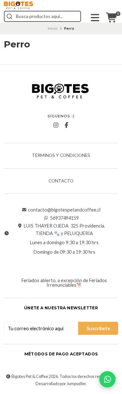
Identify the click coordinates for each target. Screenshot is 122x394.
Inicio (52, 28)
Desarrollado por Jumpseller (60, 383)
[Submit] (9, 16)
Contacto (61, 181)
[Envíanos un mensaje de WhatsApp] (107, 379)
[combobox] (42, 16)
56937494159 (64, 218)
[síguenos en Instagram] (55, 125)
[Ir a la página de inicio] (18, 5)
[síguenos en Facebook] (66, 125)
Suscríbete (98, 328)
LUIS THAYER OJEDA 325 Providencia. (64, 226)
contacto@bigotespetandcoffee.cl (64, 210)
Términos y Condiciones (61, 155)
